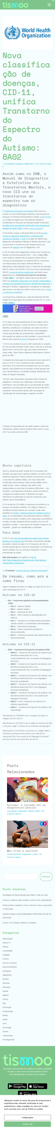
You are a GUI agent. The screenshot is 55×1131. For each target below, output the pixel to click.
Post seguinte (44, 749)
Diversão (6, 983)
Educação (6, 987)
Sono (5, 1023)
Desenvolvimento (14, 854)
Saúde (37, 811)
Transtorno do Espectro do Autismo (18, 211)
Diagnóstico (29, 164)
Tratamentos (8, 1036)
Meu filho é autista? (22, 851)
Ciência (5, 947)
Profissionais (8, 1011)
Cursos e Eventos (10, 963)
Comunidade (9, 164)
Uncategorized (8, 1040)
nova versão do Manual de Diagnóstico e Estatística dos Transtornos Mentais (25, 236)
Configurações (27, 1118)
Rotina (5, 1015)
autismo (16, 247)
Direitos (6, 979)
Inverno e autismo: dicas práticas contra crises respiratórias (27, 900)
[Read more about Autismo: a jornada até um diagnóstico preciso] (27, 789)
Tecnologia (7, 1028)
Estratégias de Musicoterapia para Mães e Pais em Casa (25, 895)
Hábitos (6, 995)
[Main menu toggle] (49, 5)
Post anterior (10, 749)
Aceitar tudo (27, 1124)
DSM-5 (24, 239)
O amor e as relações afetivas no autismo (19, 923)
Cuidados (6, 955)
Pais (4, 1003)
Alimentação (8, 939)
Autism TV (6, 943)
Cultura (6, 959)
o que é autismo (35, 228)
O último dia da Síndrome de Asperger (31, 571)
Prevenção (7, 1007)
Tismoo (5, 1032)
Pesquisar (46, 876)
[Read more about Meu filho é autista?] (27, 834)
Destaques (19, 164)
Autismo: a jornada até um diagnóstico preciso (26, 806)
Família (31, 811)
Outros (5, 999)
